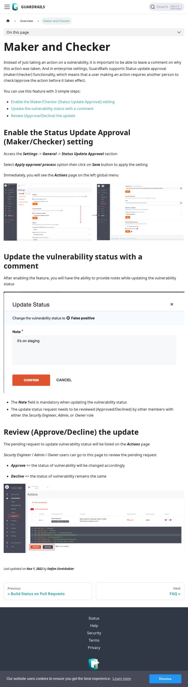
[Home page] (8, 21)
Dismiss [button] (165, 679)
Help (94, 625)
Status (94, 618)
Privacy (94, 647)
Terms (94, 640)
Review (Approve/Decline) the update (43, 115)
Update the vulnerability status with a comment (52, 108)
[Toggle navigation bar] (7, 6)
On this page (18, 32)
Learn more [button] (122, 679)
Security (94, 632)
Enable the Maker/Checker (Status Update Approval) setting (63, 101)
